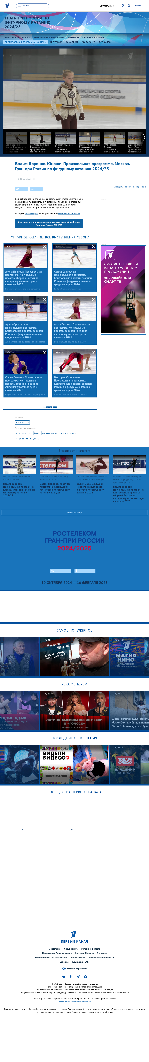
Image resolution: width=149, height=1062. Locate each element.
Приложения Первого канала (57, 953)
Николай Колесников (69, 213)
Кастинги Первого (84, 953)
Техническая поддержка (101, 957)
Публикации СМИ (80, 961)
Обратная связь (78, 957)
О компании (55, 948)
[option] (16, 143)
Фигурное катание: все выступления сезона (60, 433)
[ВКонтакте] (21, 189)
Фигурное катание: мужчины (27, 439)
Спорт (36, 433)
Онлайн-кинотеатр (91, 948)
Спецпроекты (71, 948)
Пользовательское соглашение (51, 957)
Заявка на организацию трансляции (74, 1001)
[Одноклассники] (36, 189)
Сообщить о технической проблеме (129, 186)
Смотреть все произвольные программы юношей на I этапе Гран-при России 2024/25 (49, 223)
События (64, 961)
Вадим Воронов (22, 422)
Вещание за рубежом (77, 968)
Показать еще (50, 406)
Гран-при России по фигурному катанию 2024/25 (28, 22)
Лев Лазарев (31, 213)
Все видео (102, 953)
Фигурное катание (23, 433)
